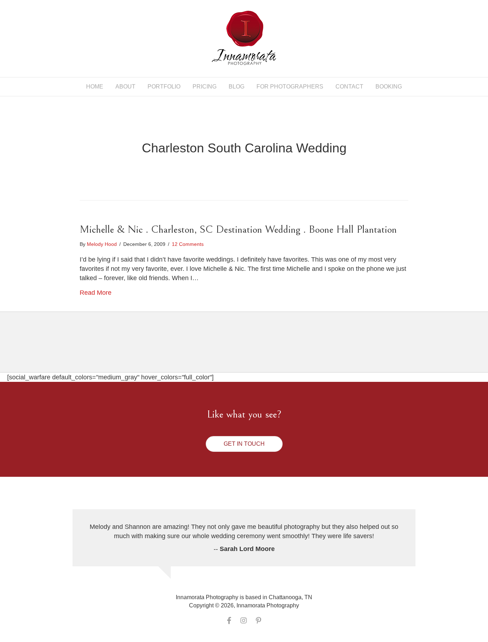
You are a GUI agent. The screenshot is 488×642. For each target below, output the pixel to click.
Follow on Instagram (248, 348)
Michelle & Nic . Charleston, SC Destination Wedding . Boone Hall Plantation (238, 229)
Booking (388, 87)
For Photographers (290, 87)
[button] (244, 444)
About (125, 87)
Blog (236, 87)
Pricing (204, 87)
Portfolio (164, 87)
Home (94, 87)
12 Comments (188, 244)
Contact (349, 87)
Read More (95, 292)
